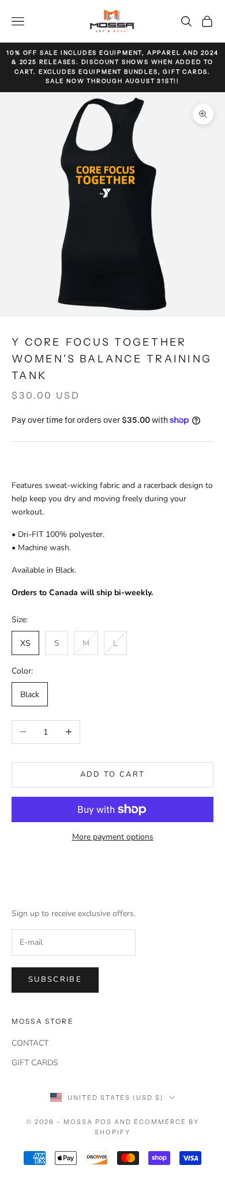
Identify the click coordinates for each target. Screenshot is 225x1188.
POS (103, 1122)
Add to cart (112, 774)
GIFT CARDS (35, 1062)
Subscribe (55, 979)
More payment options (112, 836)
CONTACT (30, 1043)
